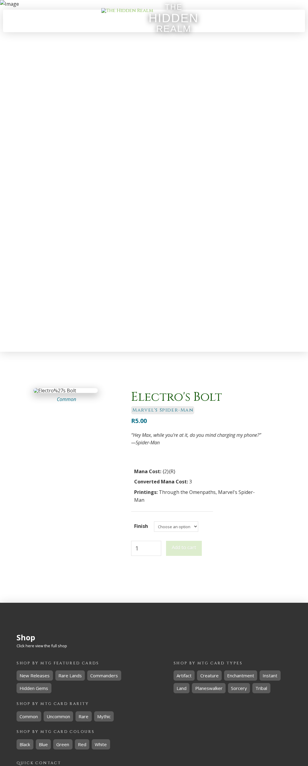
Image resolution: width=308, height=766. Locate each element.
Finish (141, 526)
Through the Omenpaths (187, 492)
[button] (256, 21)
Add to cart (184, 547)
